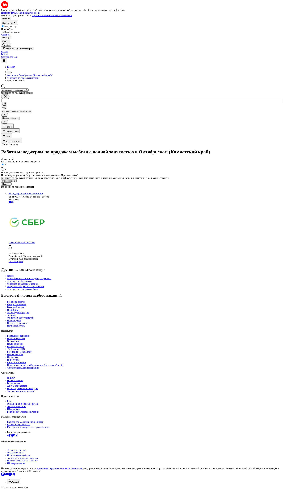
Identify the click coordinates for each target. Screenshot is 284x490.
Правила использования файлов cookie (52, 15)
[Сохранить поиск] (4, 104)
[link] (6, 45)
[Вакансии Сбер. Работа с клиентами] (145, 222)
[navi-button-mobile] (4, 60)
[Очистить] (5, 96)
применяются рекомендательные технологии (60, 468)
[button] (4, 51)
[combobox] (15, 90)
